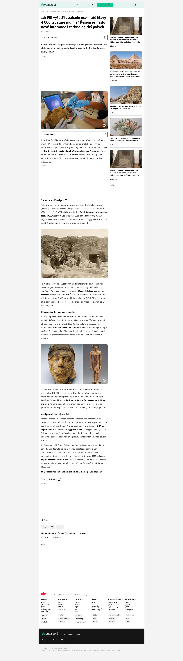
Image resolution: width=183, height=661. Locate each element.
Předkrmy (128, 606)
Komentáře (61, 604)
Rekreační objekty (97, 608)
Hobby (93, 602)
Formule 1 (78, 604)
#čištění (95, 615)
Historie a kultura (105, 5)
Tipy (109, 606)
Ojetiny (43, 606)
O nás (63, 634)
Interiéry (94, 604)
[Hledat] (135, 5)
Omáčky (127, 604)
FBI (87, 223)
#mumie (59, 527)
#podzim (111, 618)
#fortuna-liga (80, 619)
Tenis (76, 612)
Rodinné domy (96, 610)
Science (53, 479)
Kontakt (78, 634)
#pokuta (44, 615)
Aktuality (43, 602)
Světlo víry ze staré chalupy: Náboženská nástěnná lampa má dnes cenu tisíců (125, 139)
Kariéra (70, 634)
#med (128, 621)
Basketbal (78, 602)
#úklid (94, 618)
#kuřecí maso (130, 615)
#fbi (52, 527)
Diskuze (57, 537)
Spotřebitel (61, 608)
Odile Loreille (61, 294)
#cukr (127, 618)
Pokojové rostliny (113, 604)
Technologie (61, 610)
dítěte (100, 396)
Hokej (76, 608)
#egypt (45, 527)
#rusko (61, 615)
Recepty (127, 608)
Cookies (55, 640)
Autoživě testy (45, 604)
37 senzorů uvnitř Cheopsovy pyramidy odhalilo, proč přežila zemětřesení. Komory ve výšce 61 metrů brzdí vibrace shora (125, 74)
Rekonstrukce (95, 606)
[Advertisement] (74, 72)
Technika (80, 5)
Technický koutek (46, 610)
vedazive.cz (44, 11)
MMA (76, 610)
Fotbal (76, 606)
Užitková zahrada (113, 608)
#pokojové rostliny (114, 615)
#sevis (44, 619)
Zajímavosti (44, 612)
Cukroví (127, 602)
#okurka (111, 621)
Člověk (91, 5)
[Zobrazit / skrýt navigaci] (140, 5)
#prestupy (79, 615)
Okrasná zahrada (113, 602)
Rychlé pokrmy (129, 610)
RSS (62, 640)
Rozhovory (61, 606)
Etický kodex (45, 640)
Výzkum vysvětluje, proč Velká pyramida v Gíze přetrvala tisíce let (125, 107)
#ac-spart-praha (80, 622)
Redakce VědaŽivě (50, 37)
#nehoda (44, 622)
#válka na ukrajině (64, 618)
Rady (42, 608)
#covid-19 (62, 621)
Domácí (60, 602)
